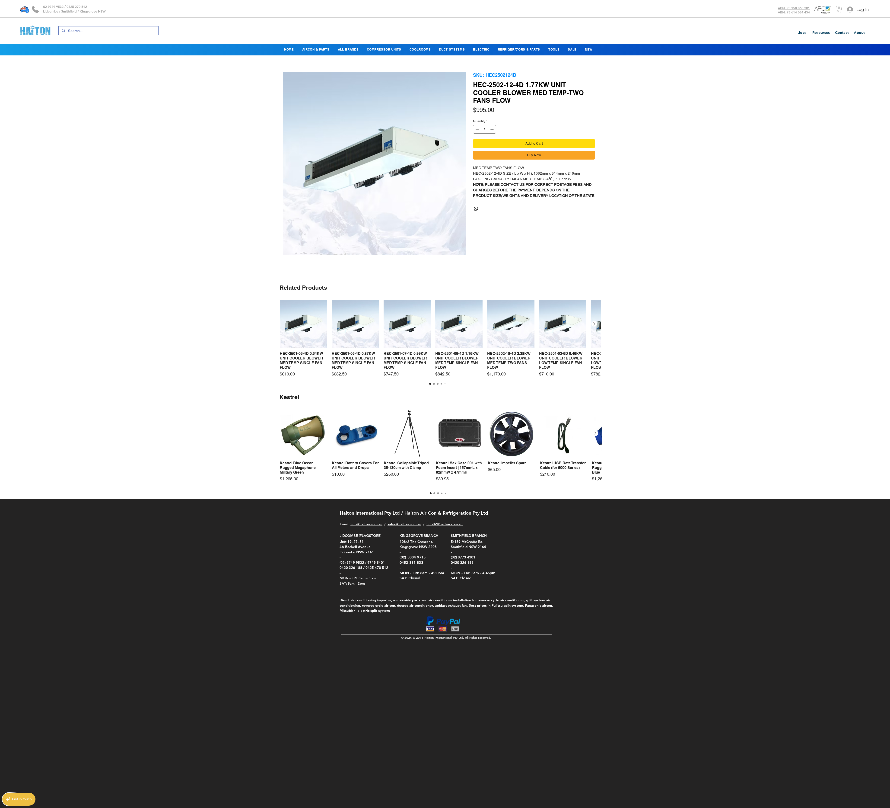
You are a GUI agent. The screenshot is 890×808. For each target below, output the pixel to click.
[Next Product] (594, 324)
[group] (437, 338)
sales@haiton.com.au (404, 524)
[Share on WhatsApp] (476, 220)
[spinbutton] (485, 140)
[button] (839, 9)
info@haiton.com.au (366, 524)
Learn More (567, 124)
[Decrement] (477, 140)
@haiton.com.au (450, 524)
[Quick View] (303, 324)
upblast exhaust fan (451, 605)
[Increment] (492, 140)
